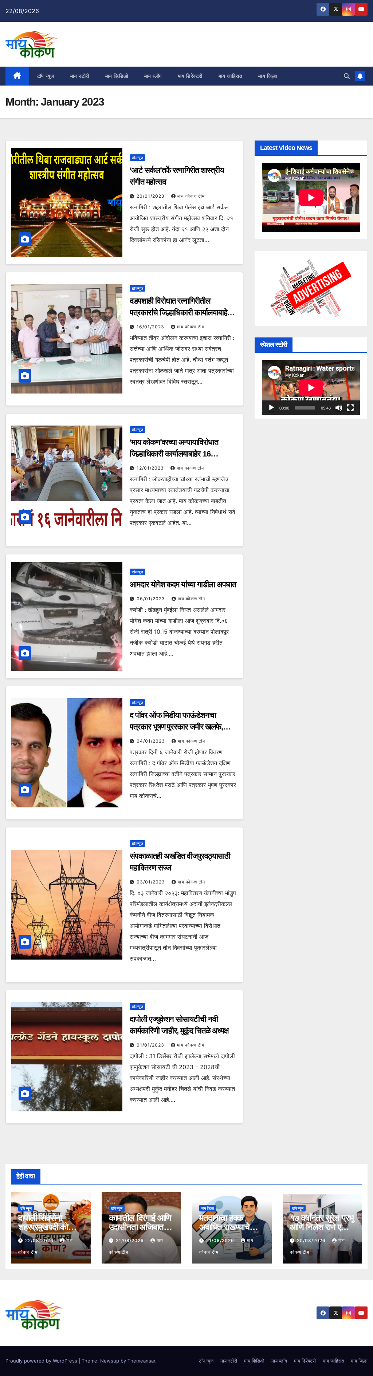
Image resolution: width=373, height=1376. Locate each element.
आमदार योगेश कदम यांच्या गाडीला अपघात (183, 584)
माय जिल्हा (267, 76)
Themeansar (141, 1361)
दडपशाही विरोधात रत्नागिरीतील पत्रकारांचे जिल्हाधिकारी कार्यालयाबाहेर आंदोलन (180, 312)
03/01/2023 (151, 882)
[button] (347, 76)
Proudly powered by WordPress (42, 1361)
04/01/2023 (151, 741)
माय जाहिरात (231, 76)
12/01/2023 (151, 468)
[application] (311, 387)
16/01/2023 (151, 326)
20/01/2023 (151, 196)
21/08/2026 (130, 1240)
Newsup (109, 1361)
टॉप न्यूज (45, 76)
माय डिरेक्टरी (190, 76)
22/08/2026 (40, 1240)
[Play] (271, 407)
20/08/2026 (312, 1240)
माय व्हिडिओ (116, 76)
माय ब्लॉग (153, 76)
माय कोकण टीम (191, 196)
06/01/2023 (151, 598)
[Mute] (338, 407)
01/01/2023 (151, 1045)
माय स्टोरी (79, 76)
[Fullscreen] (350, 407)
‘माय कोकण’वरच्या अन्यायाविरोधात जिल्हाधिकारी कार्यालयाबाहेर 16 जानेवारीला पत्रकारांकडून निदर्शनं (174, 454)
